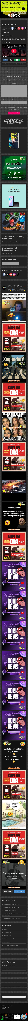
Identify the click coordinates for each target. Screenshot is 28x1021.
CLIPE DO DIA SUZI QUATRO (11, 904)
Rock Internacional (18, 64)
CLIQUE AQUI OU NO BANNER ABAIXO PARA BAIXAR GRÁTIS (14, 121)
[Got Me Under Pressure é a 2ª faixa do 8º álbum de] (14, 456)
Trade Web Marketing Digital (9, 965)
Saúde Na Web (6, 969)
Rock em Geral (7, 935)
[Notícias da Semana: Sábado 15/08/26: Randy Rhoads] (14, 725)
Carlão (3, 29)
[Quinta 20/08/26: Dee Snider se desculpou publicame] (14, 605)
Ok (23, 9)
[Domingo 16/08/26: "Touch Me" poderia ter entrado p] (14, 695)
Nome (5, 100)
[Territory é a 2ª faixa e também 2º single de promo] (14, 844)
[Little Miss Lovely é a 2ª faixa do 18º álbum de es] (14, 337)
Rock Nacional (7, 942)
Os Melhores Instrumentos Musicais (11, 241)
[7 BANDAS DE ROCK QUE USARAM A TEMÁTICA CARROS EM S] (14, 486)
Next (24, 71)
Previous (5, 71)
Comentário (14, 83)
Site (23, 100)
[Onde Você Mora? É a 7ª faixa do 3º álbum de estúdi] (14, 397)
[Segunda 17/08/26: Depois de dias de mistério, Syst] (14, 665)
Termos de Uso (5, 1007)
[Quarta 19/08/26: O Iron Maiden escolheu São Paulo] (14, 635)
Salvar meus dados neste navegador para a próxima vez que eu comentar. (14, 108)
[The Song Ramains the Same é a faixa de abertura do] (14, 546)
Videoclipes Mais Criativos (11, 945)
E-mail (14, 100)
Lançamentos (7, 932)
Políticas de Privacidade (7, 1005)
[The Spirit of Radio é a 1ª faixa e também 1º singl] (14, 784)
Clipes (11, 64)
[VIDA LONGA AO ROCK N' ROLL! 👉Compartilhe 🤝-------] (14, 307)
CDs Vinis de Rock (7, 253)
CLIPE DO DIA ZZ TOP (10, 910)
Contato (3, 1008)
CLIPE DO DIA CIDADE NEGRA (12, 907)
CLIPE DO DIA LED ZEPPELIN (12, 918)
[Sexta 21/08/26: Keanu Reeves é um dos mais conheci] (14, 576)
